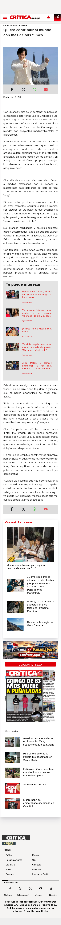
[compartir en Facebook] (12, 90)
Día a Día (10, 864)
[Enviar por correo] (46, 90)
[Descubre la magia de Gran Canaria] (15, 624)
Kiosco (35, 855)
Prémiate (36, 869)
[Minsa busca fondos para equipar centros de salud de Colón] (30, 544)
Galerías (53, 894)
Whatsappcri (23, 894)
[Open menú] (5, 17)
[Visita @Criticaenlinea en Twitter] (20, 888)
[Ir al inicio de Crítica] (25, 17)
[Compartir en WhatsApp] (36, 88)
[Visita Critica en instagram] (51, 888)
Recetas (9, 874)
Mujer (8, 869)
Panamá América (14, 859)
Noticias (8, 894)
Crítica (9, 855)
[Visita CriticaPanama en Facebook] (10, 888)
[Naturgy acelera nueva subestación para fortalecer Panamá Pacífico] (15, 606)
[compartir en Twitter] (23, 90)
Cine (34, 859)
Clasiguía (36, 864)
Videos (38, 894)
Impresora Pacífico (41, 874)
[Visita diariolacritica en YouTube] (40, 888)
